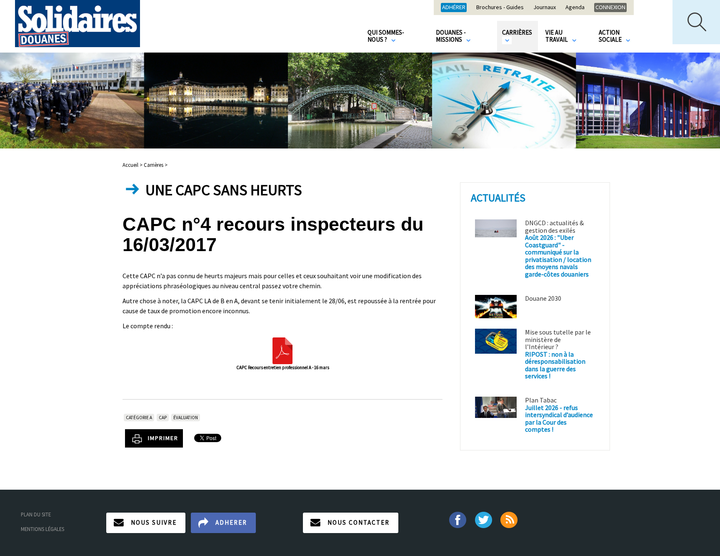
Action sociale (611, 35)
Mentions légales (42, 529)
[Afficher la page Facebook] (457, 519)
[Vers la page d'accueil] (77, 23)
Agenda (575, 7)
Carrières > (156, 164)
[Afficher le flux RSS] (509, 519)
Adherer (231, 522)
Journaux (544, 7)
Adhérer (453, 7)
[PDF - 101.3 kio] (282, 350)
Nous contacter (359, 522)
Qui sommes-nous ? (386, 35)
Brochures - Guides (500, 7)
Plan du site (36, 514)
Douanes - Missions (451, 35)
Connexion (610, 7)
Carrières (517, 32)
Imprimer (163, 438)
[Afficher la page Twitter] (483, 519)
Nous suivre (154, 522)
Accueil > (133, 164)
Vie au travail (557, 35)
